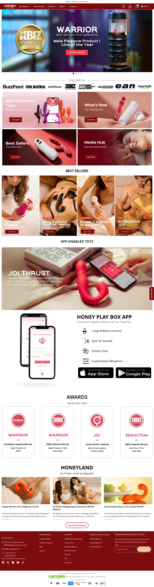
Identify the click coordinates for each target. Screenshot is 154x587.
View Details (6, 519)
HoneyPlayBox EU (96, 543)
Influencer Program (45, 543)
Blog (40, 547)
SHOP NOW (11, 232)
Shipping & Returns (70, 547)
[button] (73, 73)
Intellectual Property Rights (73, 539)
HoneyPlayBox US (96, 539)
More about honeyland (77, 525)
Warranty (67, 555)
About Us (42, 551)
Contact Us (68, 562)
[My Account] (130, 6)
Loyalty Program (45, 539)
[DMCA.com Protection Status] (56, 577)
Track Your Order (70, 551)
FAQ (65, 559)
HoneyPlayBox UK (96, 547)
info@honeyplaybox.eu (79, 2)
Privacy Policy (69, 543)
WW (145, 6)
